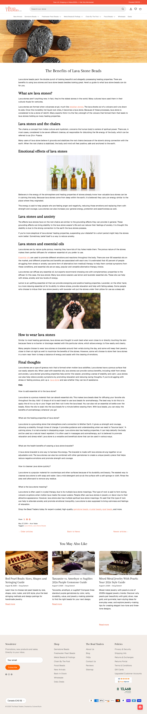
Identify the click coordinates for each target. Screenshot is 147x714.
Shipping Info (120, 653)
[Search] (123, 9)
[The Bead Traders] (13, 9)
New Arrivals (17, 17)
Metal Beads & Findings (72, 17)
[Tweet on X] (24, 519)
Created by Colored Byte (32, 706)
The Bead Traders (17, 706)
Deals (130, 17)
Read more (10, 604)
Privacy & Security (123, 649)
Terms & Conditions (123, 665)
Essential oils (24, 257)
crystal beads (95, 509)
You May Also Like (73, 544)
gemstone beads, (81, 509)
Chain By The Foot (92, 17)
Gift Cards (119, 669)
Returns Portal (121, 661)
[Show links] (39, 16)
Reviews (90, 665)
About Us (90, 649)
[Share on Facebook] (27, 519)
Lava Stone (28, 526)
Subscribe (12, 667)
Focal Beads (108, 17)
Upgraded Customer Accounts (128, 673)
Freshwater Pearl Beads (50, 17)
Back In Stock (60, 673)
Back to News (73, 531)
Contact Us (91, 661)
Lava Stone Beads (39, 526)
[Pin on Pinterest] (29, 519)
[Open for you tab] (140, 707)
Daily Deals (59, 681)
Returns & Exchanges (124, 657)
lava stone (54, 380)
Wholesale (121, 17)
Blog (88, 653)
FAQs (88, 657)
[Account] (130, 9)
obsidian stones (76, 107)
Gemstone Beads (30, 17)
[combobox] (77, 9)
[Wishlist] (135, 9)
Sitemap (89, 669)
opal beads (107, 509)
